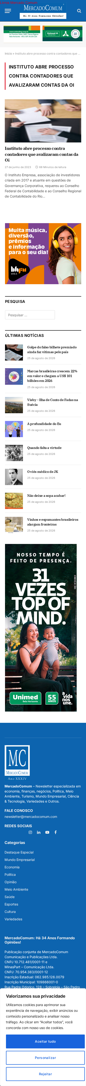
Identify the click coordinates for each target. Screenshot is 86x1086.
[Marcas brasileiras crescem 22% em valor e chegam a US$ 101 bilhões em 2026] (14, 376)
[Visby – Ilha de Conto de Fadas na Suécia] (14, 405)
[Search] (78, 11)
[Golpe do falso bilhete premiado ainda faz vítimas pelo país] (14, 352)
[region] (43, 1037)
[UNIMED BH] (41, 710)
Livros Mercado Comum (18, 2)
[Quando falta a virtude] (14, 453)
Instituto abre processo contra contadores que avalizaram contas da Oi (41, 154)
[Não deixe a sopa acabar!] (14, 501)
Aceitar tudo (45, 1041)
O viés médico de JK (42, 471)
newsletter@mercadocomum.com (31, 816)
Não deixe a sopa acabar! (46, 495)
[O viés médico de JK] (14, 477)
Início (8, 53)
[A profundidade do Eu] (14, 429)
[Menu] (8, 11)
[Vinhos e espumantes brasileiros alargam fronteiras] (14, 525)
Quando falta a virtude (44, 448)
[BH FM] (43, 283)
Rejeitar (45, 1074)
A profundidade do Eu (44, 424)
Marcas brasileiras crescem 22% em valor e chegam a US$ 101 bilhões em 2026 (52, 376)
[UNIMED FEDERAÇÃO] (43, 34)
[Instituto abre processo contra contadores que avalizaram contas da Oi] (43, 120)
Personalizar (45, 1058)
